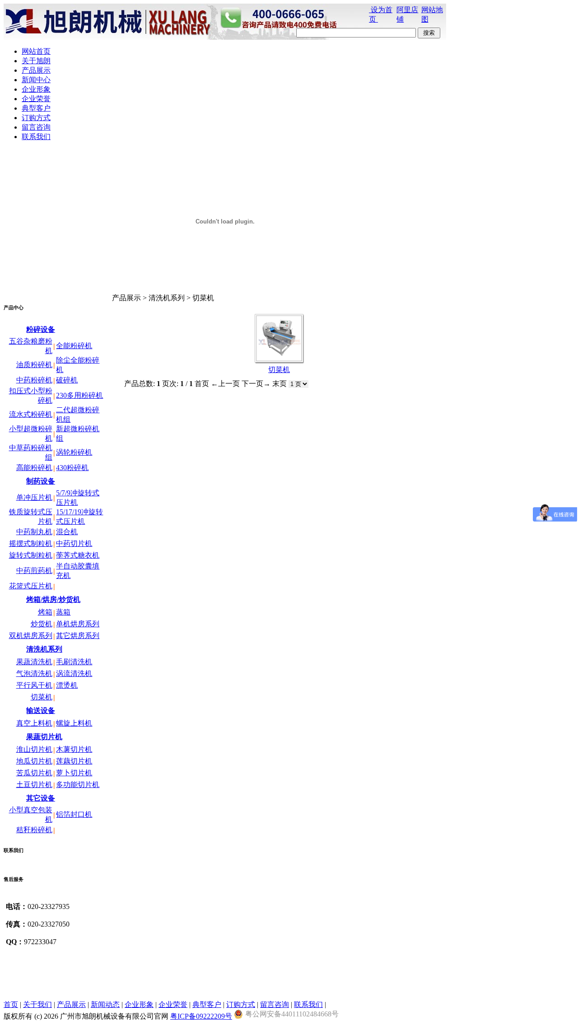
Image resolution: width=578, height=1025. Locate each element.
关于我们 (37, 1004)
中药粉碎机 (34, 380)
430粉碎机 (72, 467)
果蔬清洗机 (34, 662)
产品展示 (71, 1004)
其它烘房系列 (77, 635)
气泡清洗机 (34, 673)
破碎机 (67, 380)
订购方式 (240, 1004)
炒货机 (41, 624)
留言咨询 (274, 1004)
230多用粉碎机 (79, 395)
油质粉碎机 (34, 364)
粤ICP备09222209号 (201, 1016)
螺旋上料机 (74, 723)
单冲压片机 (34, 497)
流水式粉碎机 (30, 414)
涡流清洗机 (74, 673)
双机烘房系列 (30, 635)
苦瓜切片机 (34, 773)
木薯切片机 (74, 749)
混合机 (67, 532)
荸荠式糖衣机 (77, 555)
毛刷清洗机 (74, 662)
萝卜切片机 (74, 773)
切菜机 (41, 697)
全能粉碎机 (74, 345)
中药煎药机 (34, 570)
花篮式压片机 (30, 586)
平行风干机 (34, 685)
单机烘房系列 (77, 624)
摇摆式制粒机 (30, 543)
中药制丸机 (34, 532)
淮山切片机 (34, 749)
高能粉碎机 (34, 467)
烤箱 (45, 612)
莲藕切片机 (74, 761)
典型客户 (206, 1004)
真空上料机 (34, 723)
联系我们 (308, 1004)
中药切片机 (74, 543)
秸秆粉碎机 (34, 830)
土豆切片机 (34, 784)
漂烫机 (67, 685)
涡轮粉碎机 (74, 452)
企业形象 (139, 1004)
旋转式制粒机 (30, 555)
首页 (11, 1004)
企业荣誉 (172, 1004)
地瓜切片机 (34, 761)
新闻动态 (105, 1004)
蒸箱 (63, 612)
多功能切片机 (77, 784)
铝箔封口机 (74, 814)
